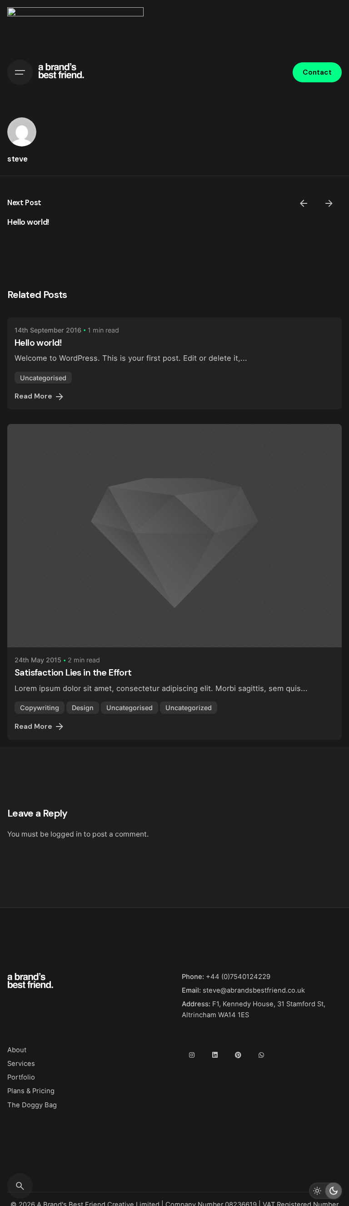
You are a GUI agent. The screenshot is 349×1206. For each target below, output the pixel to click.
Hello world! (28, 222)
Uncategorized (188, 707)
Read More (33, 396)
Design (83, 707)
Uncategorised (43, 378)
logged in (66, 834)
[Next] (329, 203)
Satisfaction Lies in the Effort (73, 672)
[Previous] (303, 203)
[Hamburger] (20, 72)
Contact (317, 72)
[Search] (20, 1186)
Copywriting (39, 707)
